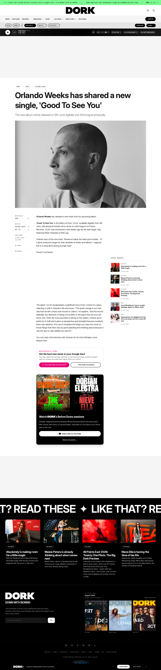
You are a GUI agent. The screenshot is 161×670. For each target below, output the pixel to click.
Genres (84, 652)
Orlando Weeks (20, 226)
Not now (137, 666)
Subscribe (123, 666)
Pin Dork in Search (85, 365)
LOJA (75, 223)
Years (90, 652)
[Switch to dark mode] (148, 10)
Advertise (47, 652)
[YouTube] (83, 645)
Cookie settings (111, 652)
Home (18, 86)
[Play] (7, 32)
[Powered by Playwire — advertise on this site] (80, 662)
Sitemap (97, 652)
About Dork (64, 652)
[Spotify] (89, 645)
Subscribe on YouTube (71, 434)
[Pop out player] (93, 32)
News (27, 86)
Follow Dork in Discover (54, 365)
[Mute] (98, 32)
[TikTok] (95, 645)
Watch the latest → (70, 440)
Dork (16, 218)
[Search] (154, 10)
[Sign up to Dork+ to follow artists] (28, 218)
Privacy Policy (74, 652)
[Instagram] (66, 645)
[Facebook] (71, 645)
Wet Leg (18, 229)
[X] (77, 645)
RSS (103, 652)
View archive (150, 597)
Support (55, 652)
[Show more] (146, 666)
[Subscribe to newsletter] (51, 620)
